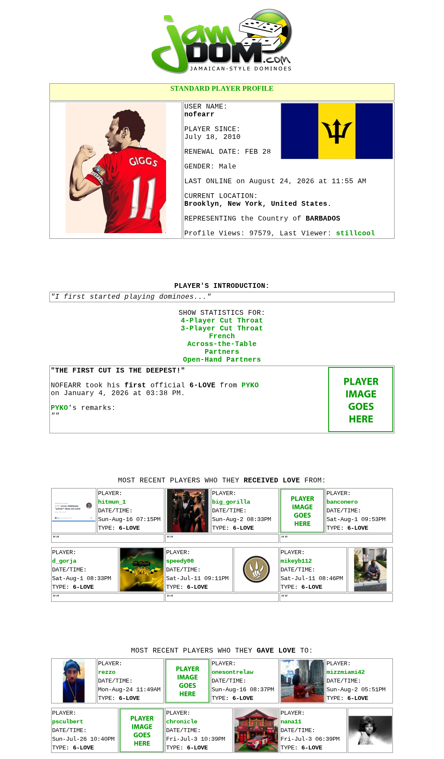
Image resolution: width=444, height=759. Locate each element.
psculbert (67, 721)
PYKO (250, 385)
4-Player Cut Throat (222, 321)
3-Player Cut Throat (222, 329)
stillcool (355, 234)
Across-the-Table (222, 344)
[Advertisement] (222, 260)
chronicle (181, 721)
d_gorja (64, 561)
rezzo (106, 672)
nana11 (291, 721)
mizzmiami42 (345, 672)
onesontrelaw (232, 672)
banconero (342, 501)
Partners (222, 352)
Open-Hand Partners (222, 360)
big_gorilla (231, 501)
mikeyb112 (296, 561)
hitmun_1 (112, 501)
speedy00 (180, 561)
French (222, 336)
